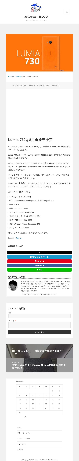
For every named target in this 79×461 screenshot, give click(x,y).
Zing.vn (19, 238)
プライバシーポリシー (24, 433)
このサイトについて (23, 438)
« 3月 (25, 417)
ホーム (19, 427)
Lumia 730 (56, 85)
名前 (9, 313)
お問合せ (20, 449)
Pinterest (39, 261)
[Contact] (13, 286)
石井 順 (32, 85)
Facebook (39, 265)
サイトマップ (21, 444)
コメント (12, 321)
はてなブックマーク (39, 257)
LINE (39, 270)
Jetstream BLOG (36, 16)
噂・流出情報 (44, 85)
